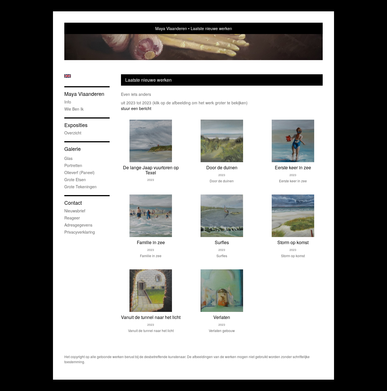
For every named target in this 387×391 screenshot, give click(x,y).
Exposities (76, 124)
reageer (72, 218)
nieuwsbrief (74, 211)
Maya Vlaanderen (171, 28)
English (67, 76)
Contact (73, 202)
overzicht (72, 133)
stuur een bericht (136, 108)
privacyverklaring (79, 232)
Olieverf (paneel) (79, 172)
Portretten (73, 165)
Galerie (72, 148)
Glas (68, 158)
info (67, 102)
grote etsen (75, 179)
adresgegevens (78, 225)
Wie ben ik (74, 109)
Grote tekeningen (80, 186)
